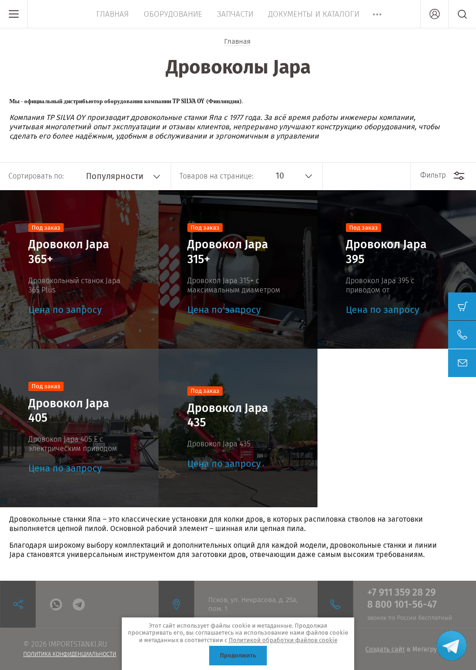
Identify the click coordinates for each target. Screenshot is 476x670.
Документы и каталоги (313, 14)
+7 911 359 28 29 (401, 592)
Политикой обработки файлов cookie (283, 640)
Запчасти (235, 14)
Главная (112, 14)
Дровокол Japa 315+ (227, 252)
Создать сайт (385, 649)
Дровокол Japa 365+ (68, 252)
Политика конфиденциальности (69, 654)
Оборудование (173, 14)
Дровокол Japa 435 (227, 415)
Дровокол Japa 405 (68, 411)
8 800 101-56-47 (402, 604)
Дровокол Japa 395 (386, 252)
